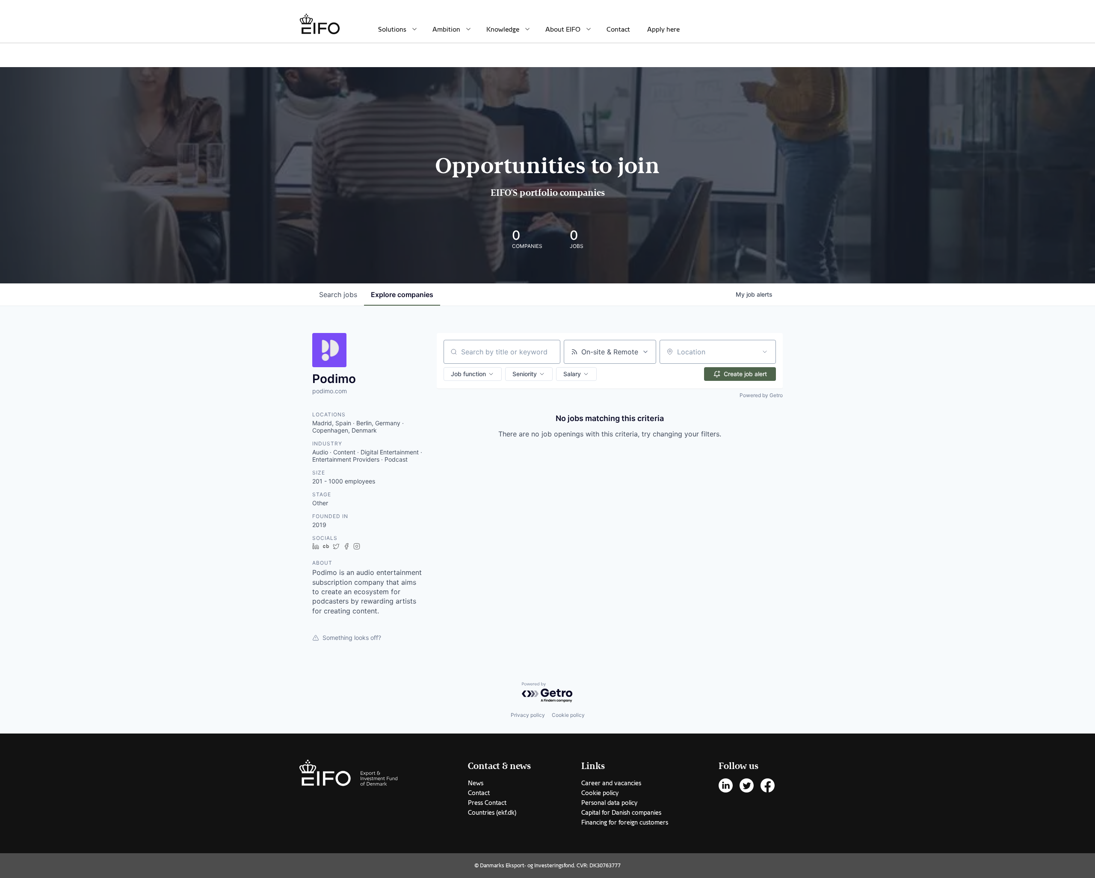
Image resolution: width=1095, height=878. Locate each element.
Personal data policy (609, 802)
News (475, 783)
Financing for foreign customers (624, 822)
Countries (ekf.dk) (492, 812)
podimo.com (329, 391)
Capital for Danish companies (621, 812)
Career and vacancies (611, 783)
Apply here (663, 29)
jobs (338, 294)
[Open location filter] (764, 351)
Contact (618, 29)
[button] (473, 374)
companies (402, 294)
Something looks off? (352, 637)
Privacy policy (528, 715)
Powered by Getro (761, 395)
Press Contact (487, 802)
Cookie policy (568, 715)
